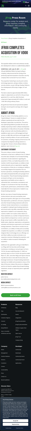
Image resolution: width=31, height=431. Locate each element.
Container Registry (5, 317)
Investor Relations (5, 356)
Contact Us (3, 376)
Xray (2, 311)
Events (17, 314)
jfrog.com (17, 146)
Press (2, 373)
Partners (3, 359)
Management (4, 353)
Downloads (18, 353)
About (2, 349)
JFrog (22, 69)
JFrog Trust (18, 336)
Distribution (4, 314)
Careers (3, 366)
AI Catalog (3, 324)
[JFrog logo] (3, 5)
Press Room (4, 38)
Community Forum (20, 359)
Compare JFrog (19, 340)
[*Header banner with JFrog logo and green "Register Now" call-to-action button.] (15, 2)
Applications (18, 363)
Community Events (20, 356)
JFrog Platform (4, 328)
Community (18, 349)
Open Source (19, 333)
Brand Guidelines (5, 380)
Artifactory (3, 307)
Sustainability (4, 369)
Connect (3, 321)
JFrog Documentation (21, 321)
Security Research (20, 311)
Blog (17, 307)
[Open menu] (29, 6)
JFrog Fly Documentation (21, 324)
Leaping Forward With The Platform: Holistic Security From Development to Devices (7, 391)
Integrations (18, 317)
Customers (3, 363)
